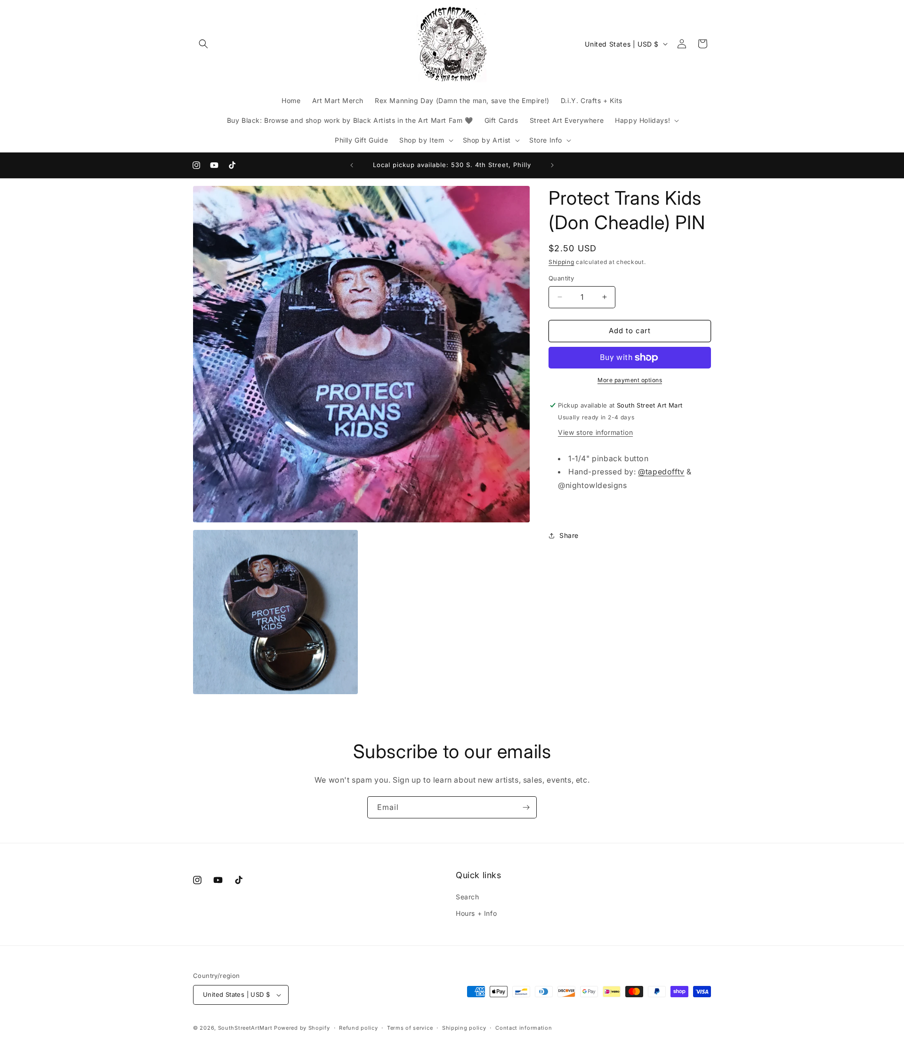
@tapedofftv (661, 471)
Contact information (523, 1028)
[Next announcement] (552, 165)
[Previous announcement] (351, 165)
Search (467, 897)
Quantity (561, 278)
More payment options (629, 380)
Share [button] (569, 535)
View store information (595, 432)
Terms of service (410, 1028)
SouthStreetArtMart (245, 1028)
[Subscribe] (526, 807)
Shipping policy (464, 1028)
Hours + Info (476, 913)
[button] (203, 43)
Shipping (561, 261)
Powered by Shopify (302, 1028)
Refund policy (358, 1028)
